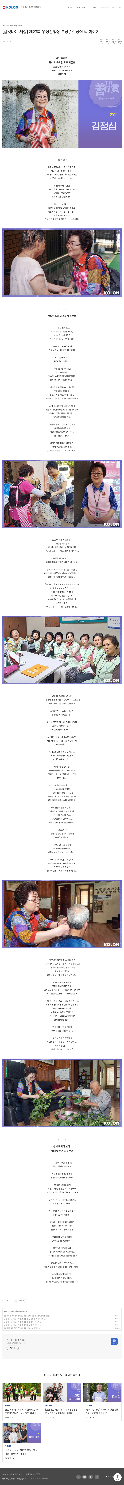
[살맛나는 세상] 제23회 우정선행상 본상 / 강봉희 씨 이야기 (21, 1322)
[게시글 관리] (12, 1301)
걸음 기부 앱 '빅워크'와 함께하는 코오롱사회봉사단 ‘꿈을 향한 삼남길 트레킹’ (27, 1316)
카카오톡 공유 (107, 41)
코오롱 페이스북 (90, 1477)
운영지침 (18, 1474)
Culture (93, 7)
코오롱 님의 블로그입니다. (16, 1343)
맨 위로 (117, 1477)
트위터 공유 (113, 41)
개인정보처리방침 (32, 1474)
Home (5, 25)
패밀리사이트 (110, 1476)
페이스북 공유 (101, 41)
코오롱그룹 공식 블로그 (17, 1339)
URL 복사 (119, 41)
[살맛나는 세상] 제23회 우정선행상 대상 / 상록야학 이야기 (21, 1325)
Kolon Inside (80, 7)
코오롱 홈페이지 (78, 1477)
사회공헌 (18, 25)
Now (70, 7)
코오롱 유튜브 (84, 1477)
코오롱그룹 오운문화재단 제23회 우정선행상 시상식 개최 (21, 1328)
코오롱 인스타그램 (97, 1477)
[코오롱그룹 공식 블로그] (21, 7)
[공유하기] (9, 1301)
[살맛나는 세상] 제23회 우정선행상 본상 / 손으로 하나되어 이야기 (23, 1319)
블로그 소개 (7, 1474)
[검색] (120, 7)
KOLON (8, 1479)
